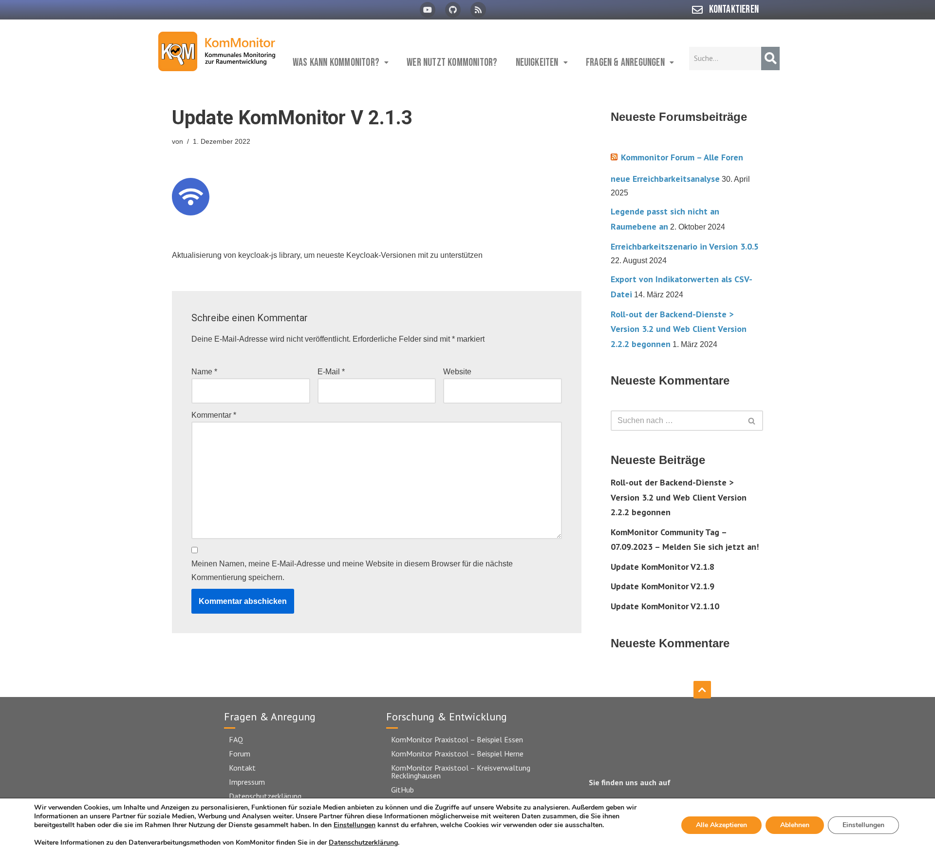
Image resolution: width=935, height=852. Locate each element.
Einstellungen (354, 825)
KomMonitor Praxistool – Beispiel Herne (457, 753)
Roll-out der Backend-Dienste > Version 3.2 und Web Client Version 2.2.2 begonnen (679, 329)
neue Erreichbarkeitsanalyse (665, 178)
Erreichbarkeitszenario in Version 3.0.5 (685, 246)
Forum (239, 753)
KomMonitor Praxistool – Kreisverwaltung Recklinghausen (460, 771)
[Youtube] (427, 10)
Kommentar (213, 415)
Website (457, 372)
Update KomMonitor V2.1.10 (665, 606)
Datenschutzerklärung (265, 796)
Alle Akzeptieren (721, 825)
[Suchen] (752, 420)
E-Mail (331, 372)
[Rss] (478, 10)
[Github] (453, 10)
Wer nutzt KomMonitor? (452, 62)
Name (204, 372)
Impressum (247, 782)
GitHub (402, 789)
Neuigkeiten (537, 62)
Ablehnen (794, 825)
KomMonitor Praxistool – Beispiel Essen (457, 739)
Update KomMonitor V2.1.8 (662, 566)
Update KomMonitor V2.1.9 (662, 586)
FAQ (236, 739)
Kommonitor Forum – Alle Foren (682, 157)
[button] (340, 62)
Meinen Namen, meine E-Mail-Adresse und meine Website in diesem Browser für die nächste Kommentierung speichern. (352, 570)
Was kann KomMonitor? (336, 62)
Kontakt (242, 768)
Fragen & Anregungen (625, 62)
